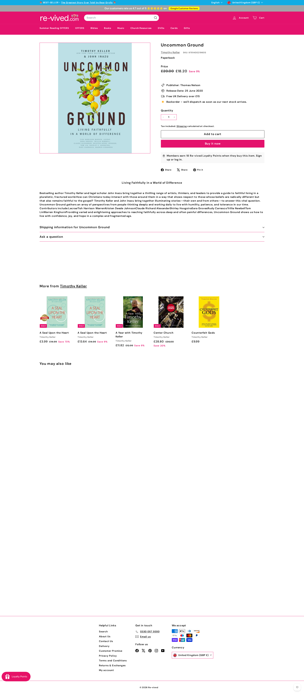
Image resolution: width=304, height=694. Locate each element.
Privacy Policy (108, 655)
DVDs (161, 28)
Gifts (187, 28)
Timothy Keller (170, 52)
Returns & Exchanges (112, 665)
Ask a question (51, 237)
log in (178, 159)
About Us (104, 636)
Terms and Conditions (113, 660)
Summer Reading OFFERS (54, 28)
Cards (174, 28)
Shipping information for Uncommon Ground (75, 227)
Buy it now (213, 143)
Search (103, 631)
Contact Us (106, 641)
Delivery (104, 646)
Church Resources (141, 28)
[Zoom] (95, 98)
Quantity (167, 110)
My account (106, 670)
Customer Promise (110, 650)
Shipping (182, 126)
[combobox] (121, 17)
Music (120, 28)
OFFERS (79, 28)
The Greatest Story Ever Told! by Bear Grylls (87, 2)
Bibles (94, 28)
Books (107, 28)
